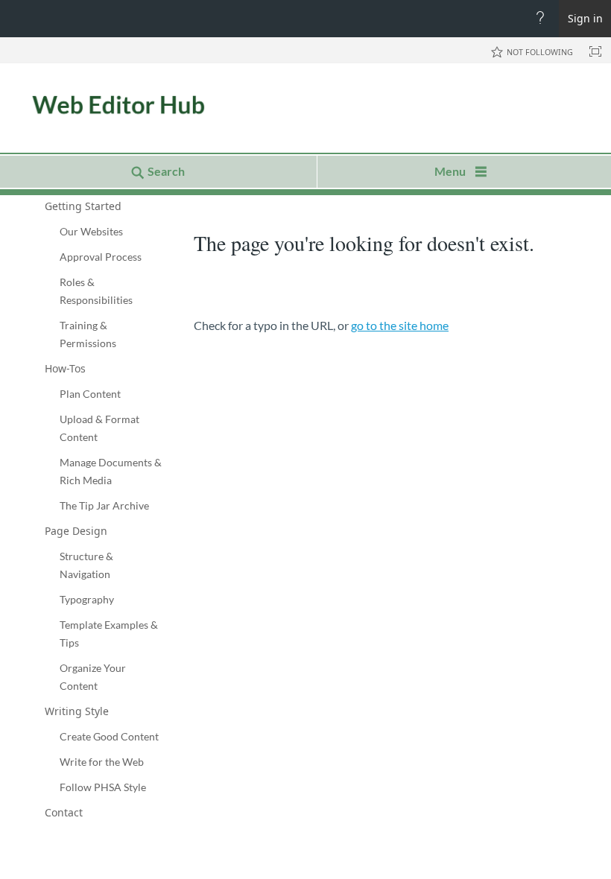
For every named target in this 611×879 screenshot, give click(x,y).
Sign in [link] (585, 18)
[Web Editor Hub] (97, 106)
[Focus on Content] (595, 51)
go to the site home (400, 325)
